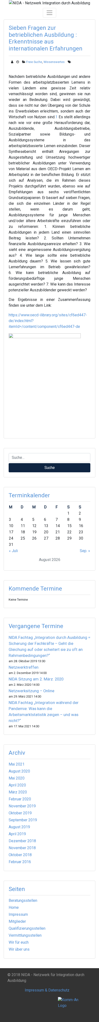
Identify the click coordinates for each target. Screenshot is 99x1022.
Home (14, 907)
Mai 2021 (17, 764)
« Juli (13, 550)
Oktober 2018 (20, 855)
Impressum (18, 914)
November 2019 (22, 806)
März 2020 (18, 792)
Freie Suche (34, 62)
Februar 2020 (20, 799)
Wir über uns (19, 949)
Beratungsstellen (23, 900)
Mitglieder (17, 921)
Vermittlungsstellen (25, 935)
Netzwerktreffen (23, 667)
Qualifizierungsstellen (27, 928)
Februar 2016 (20, 862)
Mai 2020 (17, 778)
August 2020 (19, 771)
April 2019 (17, 834)
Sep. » (85, 550)
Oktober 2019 (20, 813)
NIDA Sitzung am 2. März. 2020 (36, 679)
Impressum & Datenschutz (47, 990)
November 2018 (22, 848)
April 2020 (17, 785)
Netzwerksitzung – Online (31, 691)
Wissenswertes (54, 62)
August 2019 (19, 827)
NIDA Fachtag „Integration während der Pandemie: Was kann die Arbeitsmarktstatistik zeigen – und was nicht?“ (44, 711)
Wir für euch (19, 942)
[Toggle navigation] (49, 13)
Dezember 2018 (22, 841)
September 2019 (23, 820)
